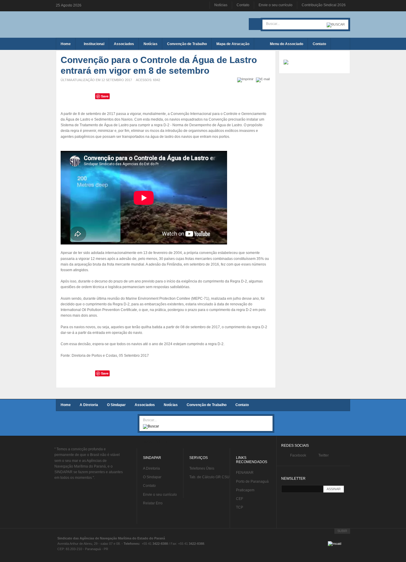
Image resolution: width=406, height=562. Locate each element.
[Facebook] (254, 24)
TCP (239, 507)
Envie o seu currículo (275, 5)
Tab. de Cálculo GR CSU (209, 477)
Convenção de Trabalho (206, 405)
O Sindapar (116, 405)
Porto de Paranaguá (252, 481)
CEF (239, 499)
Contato (243, 5)
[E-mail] (263, 79)
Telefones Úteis (201, 468)
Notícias (220, 5)
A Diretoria (89, 405)
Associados (145, 405)
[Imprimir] (246, 79)
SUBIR (342, 531)
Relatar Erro (153, 503)
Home (66, 405)
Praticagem (245, 490)
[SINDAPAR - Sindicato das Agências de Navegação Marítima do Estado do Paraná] (99, 23)
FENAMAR (245, 473)
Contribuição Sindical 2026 (324, 5)
